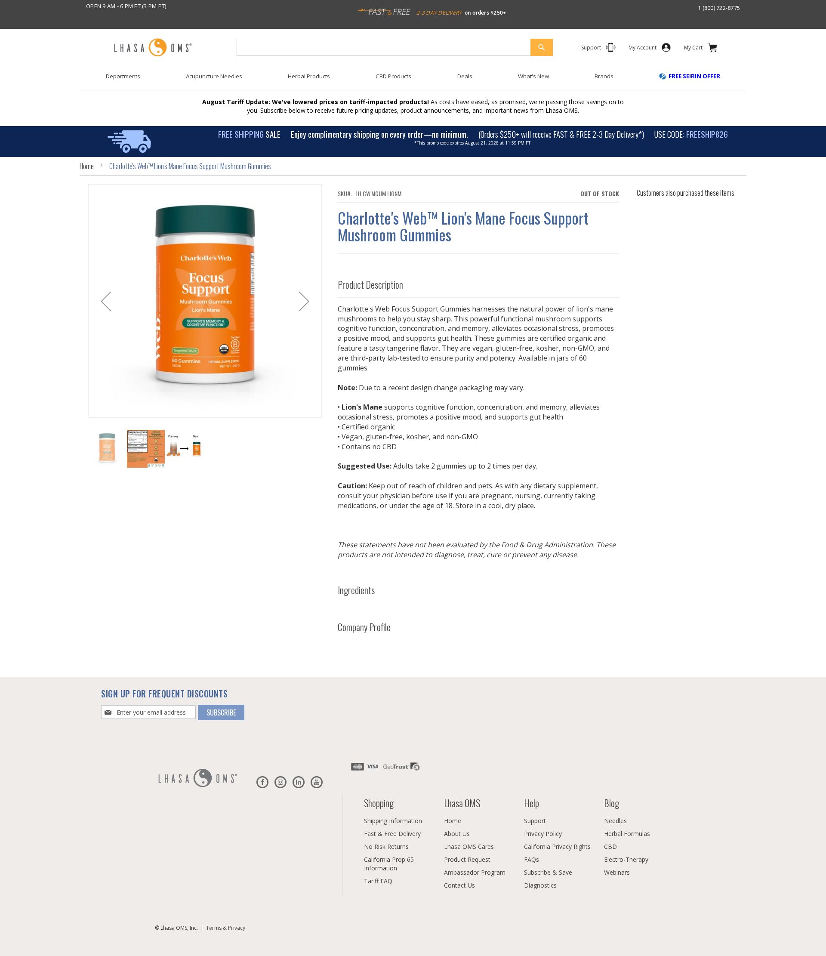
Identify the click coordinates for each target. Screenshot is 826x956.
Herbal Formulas (627, 834)
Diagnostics (540, 885)
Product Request (467, 859)
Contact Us (459, 885)
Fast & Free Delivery (392, 834)
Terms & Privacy (225, 927)
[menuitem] (123, 76)
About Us (457, 834)
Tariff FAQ (378, 881)
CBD (610, 846)
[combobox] (395, 47)
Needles (615, 821)
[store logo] (152, 48)
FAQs (531, 859)
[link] (642, 49)
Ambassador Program (474, 872)
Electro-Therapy (626, 859)
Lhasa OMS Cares (469, 846)
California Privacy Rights (557, 846)
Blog (611, 803)
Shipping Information (393, 821)
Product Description (370, 285)
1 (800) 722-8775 (719, 8)
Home (87, 166)
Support (535, 821)
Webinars (617, 872)
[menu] (413, 79)
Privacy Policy (543, 834)
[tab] (479, 283)
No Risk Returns (386, 846)
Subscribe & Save (548, 872)
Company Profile (364, 627)
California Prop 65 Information (389, 863)
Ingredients (356, 590)
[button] (106, 301)
